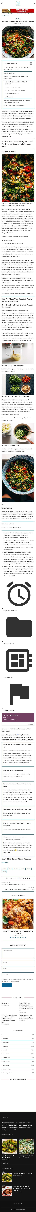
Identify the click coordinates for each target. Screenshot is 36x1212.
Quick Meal (18, 1061)
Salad (4, 871)
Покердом (5, 1003)
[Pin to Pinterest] (25, 878)
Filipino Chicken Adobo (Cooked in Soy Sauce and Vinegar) (21, 1188)
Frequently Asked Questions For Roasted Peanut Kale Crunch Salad (17, 101)
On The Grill (18, 1057)
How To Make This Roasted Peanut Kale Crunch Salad (16, 77)
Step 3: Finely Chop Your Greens (16, 90)
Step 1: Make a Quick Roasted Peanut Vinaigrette (16, 82)
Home (3, 14)
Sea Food (18, 1065)
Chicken (18, 1046)
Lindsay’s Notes (10, 73)
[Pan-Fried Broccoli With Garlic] (9, 1146)
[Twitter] (16, 1204)
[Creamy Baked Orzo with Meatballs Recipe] (18, 914)
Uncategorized (18, 1073)
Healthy (18, 1050)
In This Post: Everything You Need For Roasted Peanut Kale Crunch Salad (18, 68)
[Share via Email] (29, 878)
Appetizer (18, 1042)
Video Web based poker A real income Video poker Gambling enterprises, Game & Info (9, 1018)
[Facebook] (14, 1204)
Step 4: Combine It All (13, 93)
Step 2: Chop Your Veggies (14, 87)
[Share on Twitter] (23, 878)
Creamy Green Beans (26, 1156)
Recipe (22, 868)
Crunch (5, 868)
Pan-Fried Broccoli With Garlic (8, 1156)
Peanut (16, 868)
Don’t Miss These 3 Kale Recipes (14, 105)
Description (10, 96)
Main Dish (10, 14)
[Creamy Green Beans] (26, 1146)
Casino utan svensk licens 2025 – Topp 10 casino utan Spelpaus (26, 1016)
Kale (10, 868)
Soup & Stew (18, 1069)
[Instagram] (19, 1204)
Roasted (28, 868)
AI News (18, 1038)
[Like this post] (19, 878)
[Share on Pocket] (27, 878)
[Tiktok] (21, 1204)
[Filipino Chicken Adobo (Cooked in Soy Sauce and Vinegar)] (7, 1191)
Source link (5, 862)
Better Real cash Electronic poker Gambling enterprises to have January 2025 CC (26, 1007)
